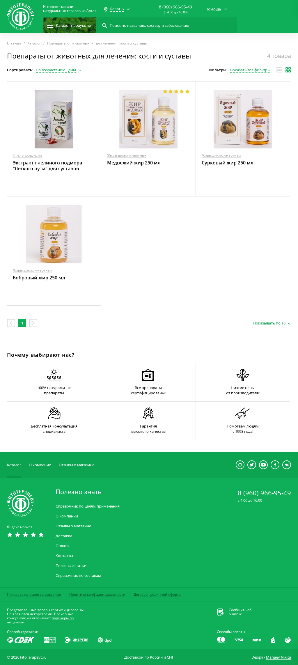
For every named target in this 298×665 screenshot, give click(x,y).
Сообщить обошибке (240, 612)
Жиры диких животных (126, 155)
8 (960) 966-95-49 (175, 7)
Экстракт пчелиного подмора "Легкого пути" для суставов (47, 165)
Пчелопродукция (27, 155)
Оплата (62, 545)
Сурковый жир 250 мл (227, 162)
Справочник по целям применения (88, 506)
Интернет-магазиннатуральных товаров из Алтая (70, 9)
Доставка (64, 535)
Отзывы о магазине (76, 464)
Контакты (64, 555)
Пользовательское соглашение (34, 594)
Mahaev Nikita (278, 657)
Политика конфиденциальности (97, 594)
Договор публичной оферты (157, 594)
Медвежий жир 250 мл (134, 162)
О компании (40, 464)
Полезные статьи (71, 565)
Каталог (14, 464)
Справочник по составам (78, 575)
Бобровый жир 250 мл (39, 277)
